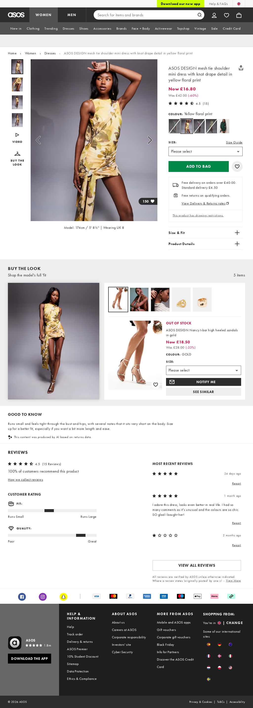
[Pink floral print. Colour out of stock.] (199, 126)
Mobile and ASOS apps (174, 622)
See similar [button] (203, 392)
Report (236, 483)
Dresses (50, 53)
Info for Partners (168, 652)
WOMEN (44, 15)
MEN (71, 15)
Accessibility (237, 702)
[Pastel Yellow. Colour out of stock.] (211, 126)
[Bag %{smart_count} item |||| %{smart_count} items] (239, 14)
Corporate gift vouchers (173, 637)
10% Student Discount (82, 656)
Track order (75, 634)
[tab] (16, 28)
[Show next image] (148, 140)
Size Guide (234, 142)
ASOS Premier (77, 649)
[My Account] (214, 14)
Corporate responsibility (129, 637)
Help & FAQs (218, 3)
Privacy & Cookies (200, 702)
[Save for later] (237, 166)
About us (118, 622)
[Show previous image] (40, 140)
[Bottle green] (223, 126)
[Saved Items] (226, 14)
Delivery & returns (80, 641)
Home (12, 53)
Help (70, 627)
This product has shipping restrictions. (198, 215)
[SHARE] (241, 68)
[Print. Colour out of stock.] (174, 126)
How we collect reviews (25, 479)
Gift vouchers (166, 629)
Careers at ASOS (124, 629)
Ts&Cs (221, 702)
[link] (186, 126)
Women (30, 53)
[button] (17, 138)
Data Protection (78, 671)
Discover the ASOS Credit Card (175, 663)
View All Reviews (196, 565)
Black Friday (165, 644)
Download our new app (180, 3)
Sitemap (73, 664)
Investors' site (121, 644)
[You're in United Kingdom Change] (239, 3)
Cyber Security (122, 652)
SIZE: (172, 142)
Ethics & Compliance (82, 678)
